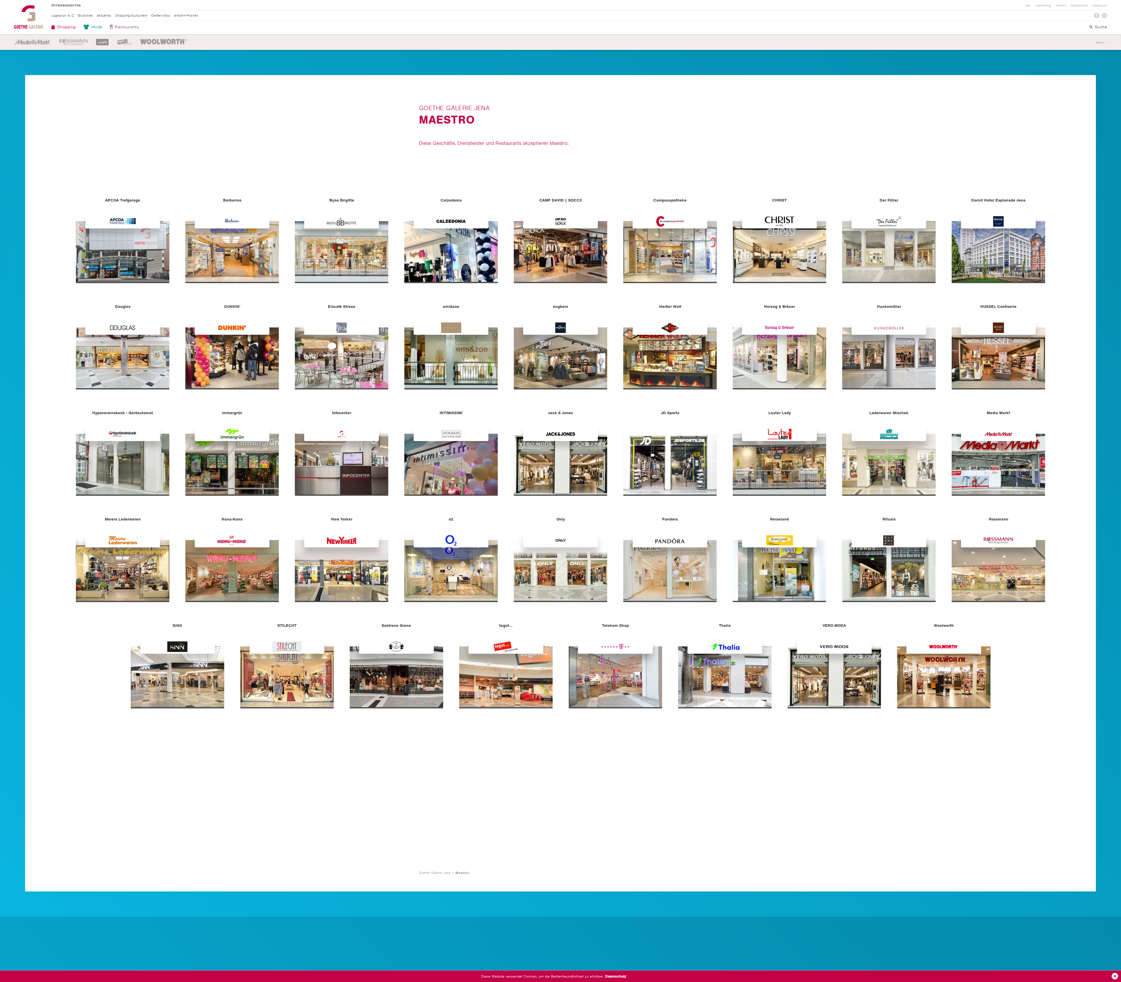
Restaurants (127, 27)
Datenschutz (615, 976)
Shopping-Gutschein (131, 15)
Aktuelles (104, 15)
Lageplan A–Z (62, 15)
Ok (1115, 976)
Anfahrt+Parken (186, 15)
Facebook (1096, 15)
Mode (96, 27)
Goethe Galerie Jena (28, 17)
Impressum (1099, 5)
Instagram (1104, 15)
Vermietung (1043, 5)
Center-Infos (160, 15)
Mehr (1100, 42)
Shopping (66, 27)
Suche (1101, 27)
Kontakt (1061, 5)
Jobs (1028, 5)
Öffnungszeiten (66, 5)
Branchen (85, 15)
